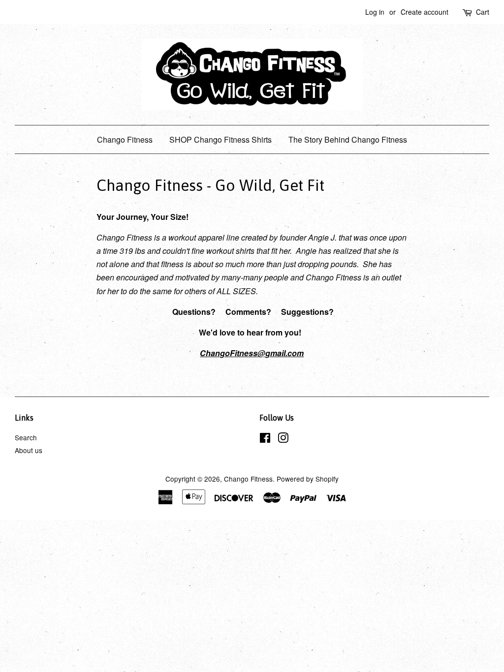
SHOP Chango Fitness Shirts (220, 139)
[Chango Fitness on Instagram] (283, 439)
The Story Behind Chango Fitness (347, 139)
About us (28, 450)
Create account (424, 12)
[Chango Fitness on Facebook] (265, 439)
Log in (374, 12)
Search (26, 437)
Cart (482, 12)
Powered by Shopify (308, 479)
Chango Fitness (125, 139)
